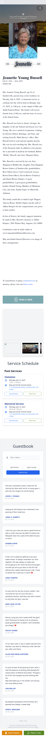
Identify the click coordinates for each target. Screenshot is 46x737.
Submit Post (23, 472)
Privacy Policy (17, 727)
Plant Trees (32, 394)
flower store (28, 284)
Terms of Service (29, 727)
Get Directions (13, 394)
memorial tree (29, 280)
